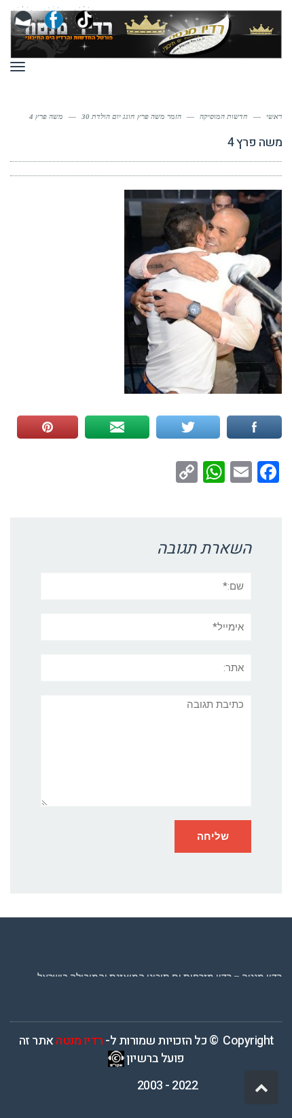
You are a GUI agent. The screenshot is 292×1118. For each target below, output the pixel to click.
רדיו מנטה (79, 1041)
